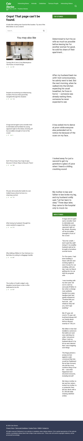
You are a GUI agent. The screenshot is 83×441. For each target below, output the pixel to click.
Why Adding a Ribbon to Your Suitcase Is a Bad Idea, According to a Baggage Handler (19, 254)
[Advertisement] (64, 415)
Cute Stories (10, 5)
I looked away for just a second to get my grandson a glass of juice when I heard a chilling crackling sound (63, 163)
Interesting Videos (67, 3)
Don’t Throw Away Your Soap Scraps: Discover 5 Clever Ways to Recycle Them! (19, 162)
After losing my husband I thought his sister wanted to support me (18, 224)
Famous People (53, 3)
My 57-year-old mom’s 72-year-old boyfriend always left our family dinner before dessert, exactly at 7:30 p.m (69, 318)
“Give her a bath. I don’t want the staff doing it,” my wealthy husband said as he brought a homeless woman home (69, 246)
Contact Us (45, 428)
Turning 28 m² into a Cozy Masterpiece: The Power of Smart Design (18, 63)
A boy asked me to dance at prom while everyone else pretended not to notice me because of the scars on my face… (63, 130)
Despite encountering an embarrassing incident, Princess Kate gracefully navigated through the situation (18, 94)
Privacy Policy (10, 428)
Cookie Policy (33, 428)
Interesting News (23, 3)
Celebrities (42, 3)
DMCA (39, 428)
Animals (34, 3)
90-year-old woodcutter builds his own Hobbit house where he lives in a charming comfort (18, 193)
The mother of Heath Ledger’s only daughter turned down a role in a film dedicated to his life (18, 285)
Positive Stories (23, 9)
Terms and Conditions (21, 428)
